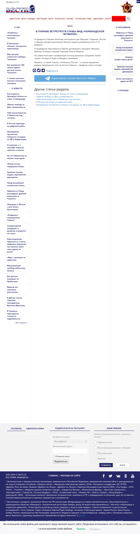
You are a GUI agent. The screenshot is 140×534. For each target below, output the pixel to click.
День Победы (28, 19)
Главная (53, 476)
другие (82, 515)
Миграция (42, 19)
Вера (50, 19)
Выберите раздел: (62, 437)
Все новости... (22, 323)
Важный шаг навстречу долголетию (12, 289)
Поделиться (52, 71)
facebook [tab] (16, 428)
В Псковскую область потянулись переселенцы (17, 46)
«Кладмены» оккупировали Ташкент (13, 35)
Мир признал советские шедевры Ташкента (16, 56)
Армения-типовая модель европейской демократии (16, 174)
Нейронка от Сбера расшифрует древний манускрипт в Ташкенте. (123, 36)
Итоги (122, 465)
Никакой (102, 459)
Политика (60, 19)
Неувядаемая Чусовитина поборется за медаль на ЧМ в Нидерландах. (68, 105)
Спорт (108, 19)
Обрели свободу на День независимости (54, 97)
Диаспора (15, 19)
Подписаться (60, 461)
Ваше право (119, 19)
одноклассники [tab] (35, 428)
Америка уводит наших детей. (124, 58)
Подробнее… (96, 529)
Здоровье (98, 19)
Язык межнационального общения (114, 448)
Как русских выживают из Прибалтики (13, 278)
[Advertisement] (22, 353)
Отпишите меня (62, 456)
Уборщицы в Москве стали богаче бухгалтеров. (16, 207)
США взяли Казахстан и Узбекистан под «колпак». (58, 99)
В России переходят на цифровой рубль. (54, 102)
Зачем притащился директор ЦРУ (124, 80)
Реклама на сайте (70, 476)
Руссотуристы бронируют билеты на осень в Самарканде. (62, 94)
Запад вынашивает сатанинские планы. (124, 49)
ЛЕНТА (70, 26)
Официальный (105, 442)
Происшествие (83, 19)
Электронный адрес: (63, 446)
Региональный (105, 453)
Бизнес (70, 19)
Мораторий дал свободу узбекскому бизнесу (16, 268)
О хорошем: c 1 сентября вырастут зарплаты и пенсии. (15, 147)
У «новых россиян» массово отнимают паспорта (16, 80)
